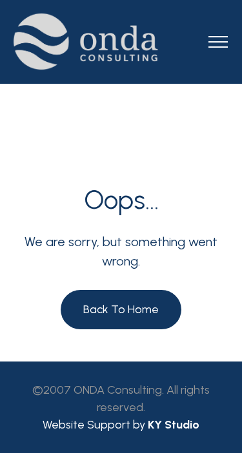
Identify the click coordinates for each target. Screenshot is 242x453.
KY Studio (173, 425)
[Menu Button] (218, 44)
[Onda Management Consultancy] (121, 41)
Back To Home (121, 309)
